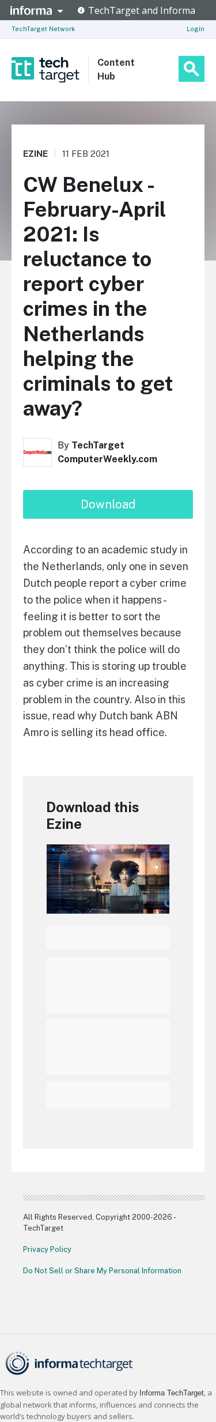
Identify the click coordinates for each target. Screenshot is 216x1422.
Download (108, 504)
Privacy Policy (47, 1249)
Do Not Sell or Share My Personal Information (102, 1270)
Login (195, 28)
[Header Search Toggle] (191, 69)
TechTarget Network (43, 28)
